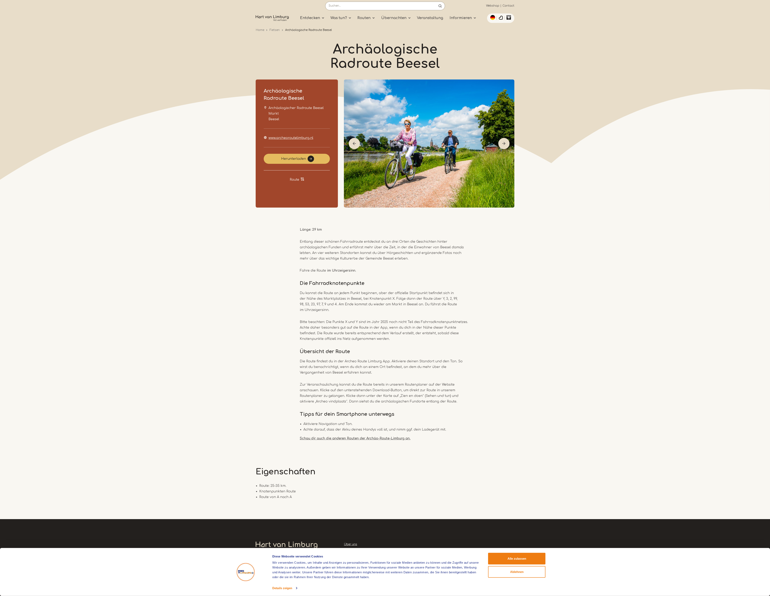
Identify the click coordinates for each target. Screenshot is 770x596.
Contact (508, 5)
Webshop (492, 5)
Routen (364, 18)
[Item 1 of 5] (429, 143)
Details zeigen (282, 588)
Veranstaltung (430, 18)
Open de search (440, 6)
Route (294, 179)
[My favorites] (500, 18)
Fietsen (275, 30)
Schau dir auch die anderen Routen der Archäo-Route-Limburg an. (355, 438)
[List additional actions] (492, 17)
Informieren (461, 18)
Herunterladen (293, 159)
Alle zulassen (517, 558)
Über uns (350, 544)
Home (260, 30)
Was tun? (338, 18)
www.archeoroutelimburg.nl (290, 138)
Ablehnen (517, 571)
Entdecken (310, 18)
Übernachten (393, 18)
